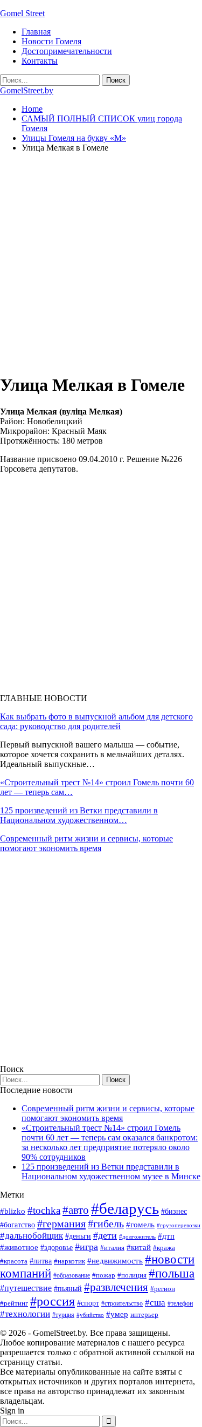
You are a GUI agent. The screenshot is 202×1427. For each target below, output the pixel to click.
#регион (162, 1289)
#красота (13, 1261)
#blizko (12, 1211)
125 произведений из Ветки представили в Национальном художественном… (79, 815)
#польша (171, 1273)
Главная (36, 31)
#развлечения (116, 1287)
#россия (52, 1301)
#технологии (25, 1314)
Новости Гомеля (51, 41)
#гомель (140, 1224)
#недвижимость (115, 1260)
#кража (164, 1247)
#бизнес (174, 1211)
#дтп (166, 1236)
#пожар (103, 1275)
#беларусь (125, 1208)
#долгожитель (137, 1236)
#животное (19, 1247)
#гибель (106, 1223)
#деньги (78, 1236)
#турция (63, 1315)
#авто (75, 1210)
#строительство (122, 1303)
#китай (139, 1247)
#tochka (43, 1210)
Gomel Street (22, 13)
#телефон (180, 1303)
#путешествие (26, 1288)
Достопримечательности (67, 51)
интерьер (144, 1315)
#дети (105, 1235)
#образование (71, 1275)
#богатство (17, 1224)
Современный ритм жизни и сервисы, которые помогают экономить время (86, 843)
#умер (117, 1314)
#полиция (132, 1275)
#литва (41, 1261)
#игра (86, 1246)
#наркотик (69, 1261)
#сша (155, 1302)
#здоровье (56, 1247)
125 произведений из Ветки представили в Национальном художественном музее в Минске (111, 1171)
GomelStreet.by (26, 90)
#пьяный (68, 1289)
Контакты (40, 60)
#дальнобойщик (31, 1236)
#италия (112, 1247)
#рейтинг (14, 1303)
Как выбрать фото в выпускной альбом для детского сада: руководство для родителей (96, 721)
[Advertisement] (101, 262)
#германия (61, 1223)
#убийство (90, 1315)
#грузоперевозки (178, 1225)
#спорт (88, 1303)
